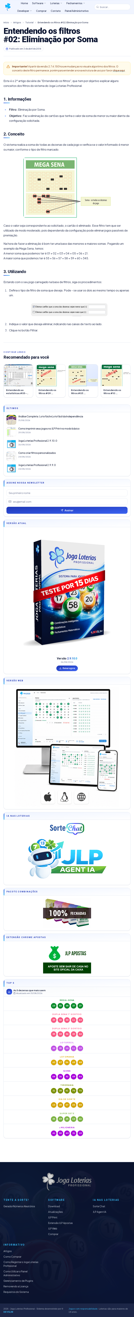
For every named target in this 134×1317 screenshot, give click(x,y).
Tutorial (29, 22)
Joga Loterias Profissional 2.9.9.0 (37, 465)
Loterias (54, 3)
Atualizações (55, 1211)
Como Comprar (12, 1256)
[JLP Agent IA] (67, 859)
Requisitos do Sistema (16, 1291)
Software (37, 3)
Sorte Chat (99, 1206)
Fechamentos (74, 3)
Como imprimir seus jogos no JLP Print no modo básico (49, 428)
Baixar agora (69, 668)
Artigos (17, 22)
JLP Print (52, 1217)
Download (54, 1206)
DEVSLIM (8, 1312)
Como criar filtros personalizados (37, 452)
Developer (23, 10)
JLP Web (52, 1228)
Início (6, 22)
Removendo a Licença (15, 1286)
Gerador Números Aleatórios (19, 1206)
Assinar (69, 510)
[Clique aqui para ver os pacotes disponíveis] (67, 913)
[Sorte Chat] (67, 829)
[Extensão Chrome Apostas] (67, 958)
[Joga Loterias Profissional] (7, 7)
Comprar (53, 1234)
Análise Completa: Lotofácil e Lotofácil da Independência (50, 416)
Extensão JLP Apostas (60, 1222)
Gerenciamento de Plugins (18, 1280)
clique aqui (119, 70)
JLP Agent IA (99, 1211)
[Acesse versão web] (67, 746)
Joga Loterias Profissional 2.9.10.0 (37, 440)
